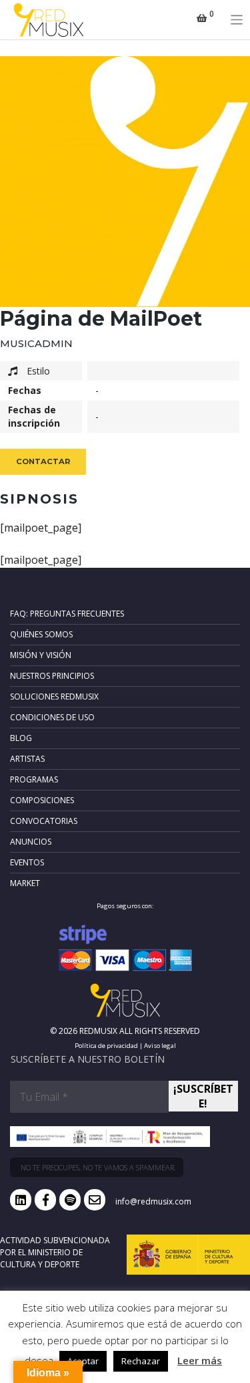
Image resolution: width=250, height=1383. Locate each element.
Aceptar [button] (83, 1361)
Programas (34, 779)
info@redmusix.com (153, 1201)
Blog (21, 738)
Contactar (43, 461)
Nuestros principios (52, 675)
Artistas (27, 758)
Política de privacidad (106, 1045)
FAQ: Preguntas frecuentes (67, 613)
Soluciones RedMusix (54, 696)
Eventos (27, 862)
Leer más (199, 1360)
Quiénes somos (41, 634)
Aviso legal (160, 1045)
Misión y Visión (40, 655)
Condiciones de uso (52, 717)
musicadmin (36, 343)
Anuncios (30, 841)
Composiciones (42, 800)
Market (25, 883)
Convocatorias (43, 821)
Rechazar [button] (140, 1361)
